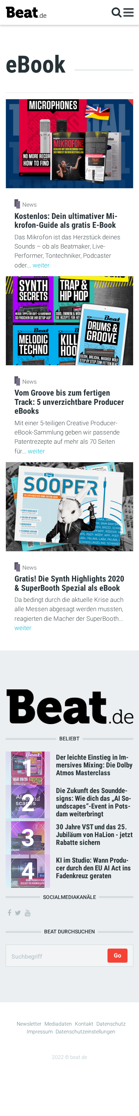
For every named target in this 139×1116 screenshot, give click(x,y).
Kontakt (84, 1024)
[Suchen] (116, 12)
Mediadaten (58, 1024)
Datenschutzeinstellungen (85, 1032)
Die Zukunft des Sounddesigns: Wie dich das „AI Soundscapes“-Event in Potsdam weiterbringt (93, 802)
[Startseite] (26, 12)
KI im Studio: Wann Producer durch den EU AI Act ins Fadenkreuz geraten (93, 868)
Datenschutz (111, 1024)
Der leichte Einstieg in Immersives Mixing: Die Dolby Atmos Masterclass (94, 765)
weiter (41, 265)
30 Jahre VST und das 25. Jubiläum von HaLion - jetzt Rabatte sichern (94, 835)
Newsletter (29, 1024)
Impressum (40, 1032)
